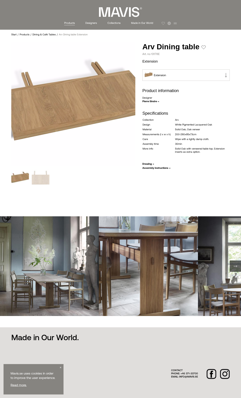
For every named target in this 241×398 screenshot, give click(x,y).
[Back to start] (120, 12)
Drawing (148, 163)
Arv (177, 119)
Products (69, 22)
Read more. (19, 385)
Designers (91, 22)
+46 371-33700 (189, 373)
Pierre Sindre (150, 101)
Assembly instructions (156, 167)
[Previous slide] (5, 266)
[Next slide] (235, 266)
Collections (113, 22)
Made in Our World (142, 22)
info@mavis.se (188, 377)
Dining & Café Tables (44, 34)
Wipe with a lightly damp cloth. (192, 139)
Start (14, 34)
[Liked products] (163, 23)
